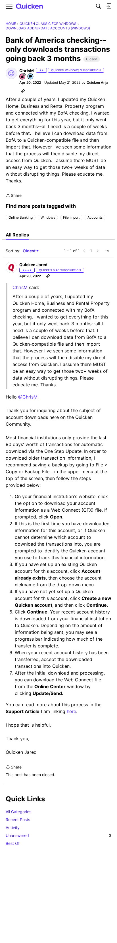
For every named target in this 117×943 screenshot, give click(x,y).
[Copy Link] (22, 91)
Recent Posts (18, 819)
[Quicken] (29, 6)
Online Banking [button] (21, 217)
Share (14, 196)
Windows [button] (48, 217)
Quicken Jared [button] (33, 264)
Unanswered (58, 835)
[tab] (17, 235)
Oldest (29, 251)
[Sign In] (109, 6)
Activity (13, 827)
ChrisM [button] (26, 70)
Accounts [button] (95, 217)
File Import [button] (71, 217)
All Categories (18, 811)
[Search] (98, 6)
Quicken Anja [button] (97, 82)
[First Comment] (30, 76)
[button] (11, 73)
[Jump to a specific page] (106, 250)
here (71, 711)
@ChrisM (27, 397)
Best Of (13, 843)
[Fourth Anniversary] (22, 76)
